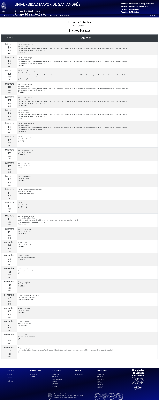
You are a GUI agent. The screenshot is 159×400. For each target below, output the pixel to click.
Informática (55, 383)
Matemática (55, 384)
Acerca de (9, 374)
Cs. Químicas (55, 379)
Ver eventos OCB (79, 374)
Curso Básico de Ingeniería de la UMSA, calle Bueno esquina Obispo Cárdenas (104, 48)
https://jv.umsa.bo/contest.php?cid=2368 (66, 220)
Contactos (9, 377)
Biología (54, 377)
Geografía (54, 381)
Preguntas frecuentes (10, 380)
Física (60, 379)
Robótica (54, 386)
